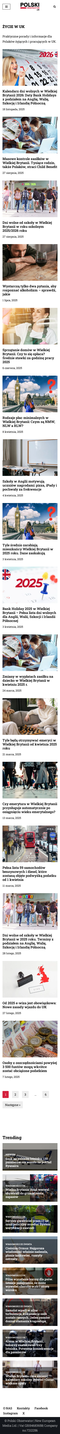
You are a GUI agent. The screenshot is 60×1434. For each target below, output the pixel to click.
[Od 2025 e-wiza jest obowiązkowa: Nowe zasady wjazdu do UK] (30, 979)
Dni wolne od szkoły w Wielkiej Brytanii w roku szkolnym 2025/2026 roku (27, 226)
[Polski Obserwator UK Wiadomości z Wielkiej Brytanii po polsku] (30, 6)
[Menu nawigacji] (6, 6)
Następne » (12, 1105)
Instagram (10, 1413)
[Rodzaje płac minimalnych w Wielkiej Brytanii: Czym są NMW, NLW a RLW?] (30, 394)
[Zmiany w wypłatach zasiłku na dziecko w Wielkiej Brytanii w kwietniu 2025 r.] (30, 652)
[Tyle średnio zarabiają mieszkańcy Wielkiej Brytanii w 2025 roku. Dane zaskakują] (30, 521)
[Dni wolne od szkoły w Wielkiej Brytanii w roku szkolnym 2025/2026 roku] (30, 198)
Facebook (41, 1408)
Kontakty (23, 1408)
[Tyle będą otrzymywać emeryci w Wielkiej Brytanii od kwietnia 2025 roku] (30, 716)
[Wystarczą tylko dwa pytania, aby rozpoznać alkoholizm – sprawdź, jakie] (30, 262)
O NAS (7, 1408)
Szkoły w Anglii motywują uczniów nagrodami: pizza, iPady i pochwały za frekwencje (29, 485)
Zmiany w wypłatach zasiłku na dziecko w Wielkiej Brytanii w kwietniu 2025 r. (27, 680)
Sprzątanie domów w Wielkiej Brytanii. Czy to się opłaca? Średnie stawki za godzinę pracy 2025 (28, 356)
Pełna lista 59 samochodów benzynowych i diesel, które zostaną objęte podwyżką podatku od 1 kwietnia (29, 873)
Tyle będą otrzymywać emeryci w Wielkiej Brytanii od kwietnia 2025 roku (29, 744)
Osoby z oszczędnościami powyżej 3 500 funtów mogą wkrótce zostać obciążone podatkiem (29, 1067)
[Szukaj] (54, 6)
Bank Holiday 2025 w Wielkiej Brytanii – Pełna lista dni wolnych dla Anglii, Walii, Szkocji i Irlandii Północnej (29, 614)
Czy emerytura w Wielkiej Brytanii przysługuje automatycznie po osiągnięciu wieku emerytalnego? (29, 808)
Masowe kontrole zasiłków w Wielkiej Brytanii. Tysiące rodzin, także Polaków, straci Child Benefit (29, 163)
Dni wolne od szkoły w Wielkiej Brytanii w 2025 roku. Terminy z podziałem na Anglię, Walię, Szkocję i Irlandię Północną (28, 941)
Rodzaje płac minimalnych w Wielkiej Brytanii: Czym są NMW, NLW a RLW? (28, 421)
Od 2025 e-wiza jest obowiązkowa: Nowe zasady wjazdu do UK (29, 1005)
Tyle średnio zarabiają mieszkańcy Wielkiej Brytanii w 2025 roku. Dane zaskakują (27, 549)
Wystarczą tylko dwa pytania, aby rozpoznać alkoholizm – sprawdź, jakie (29, 290)
